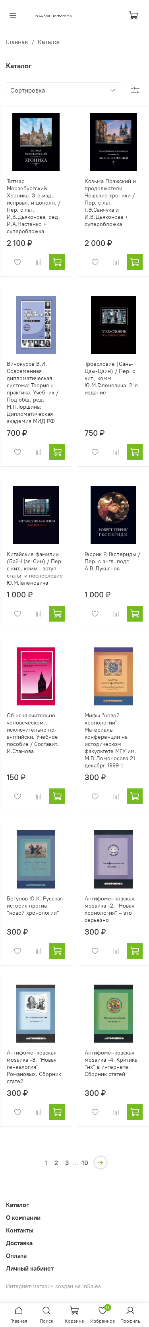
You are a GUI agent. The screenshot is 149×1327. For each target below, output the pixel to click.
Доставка (19, 1243)
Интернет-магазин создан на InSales (53, 1286)
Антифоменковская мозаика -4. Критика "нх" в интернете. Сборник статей (111, 1063)
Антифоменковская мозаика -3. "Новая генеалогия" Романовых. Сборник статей (34, 1067)
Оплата (16, 1255)
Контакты (19, 1230)
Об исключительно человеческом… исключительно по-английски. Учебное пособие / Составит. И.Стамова (32, 733)
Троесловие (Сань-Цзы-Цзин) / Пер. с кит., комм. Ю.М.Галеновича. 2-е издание (111, 378)
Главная (17, 42)
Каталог (17, 1205)
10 (85, 1163)
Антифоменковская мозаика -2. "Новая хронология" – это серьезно (109, 909)
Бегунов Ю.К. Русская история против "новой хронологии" (35, 905)
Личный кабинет (30, 1268)
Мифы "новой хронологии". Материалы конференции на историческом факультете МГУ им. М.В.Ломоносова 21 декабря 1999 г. (110, 740)
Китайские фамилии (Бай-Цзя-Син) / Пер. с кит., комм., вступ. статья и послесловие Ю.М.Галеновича (35, 568)
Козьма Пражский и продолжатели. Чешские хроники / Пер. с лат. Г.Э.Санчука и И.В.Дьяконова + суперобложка (110, 203)
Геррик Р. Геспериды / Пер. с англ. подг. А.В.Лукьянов (112, 561)
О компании (23, 1217)
